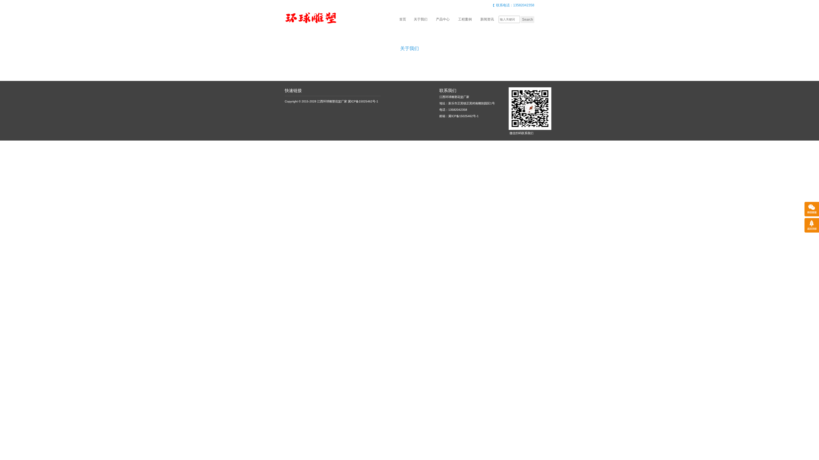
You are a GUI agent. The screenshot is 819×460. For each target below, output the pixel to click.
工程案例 (465, 19)
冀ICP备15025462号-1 (363, 101)
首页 (402, 19)
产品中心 (443, 19)
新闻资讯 (487, 19)
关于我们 (420, 19)
